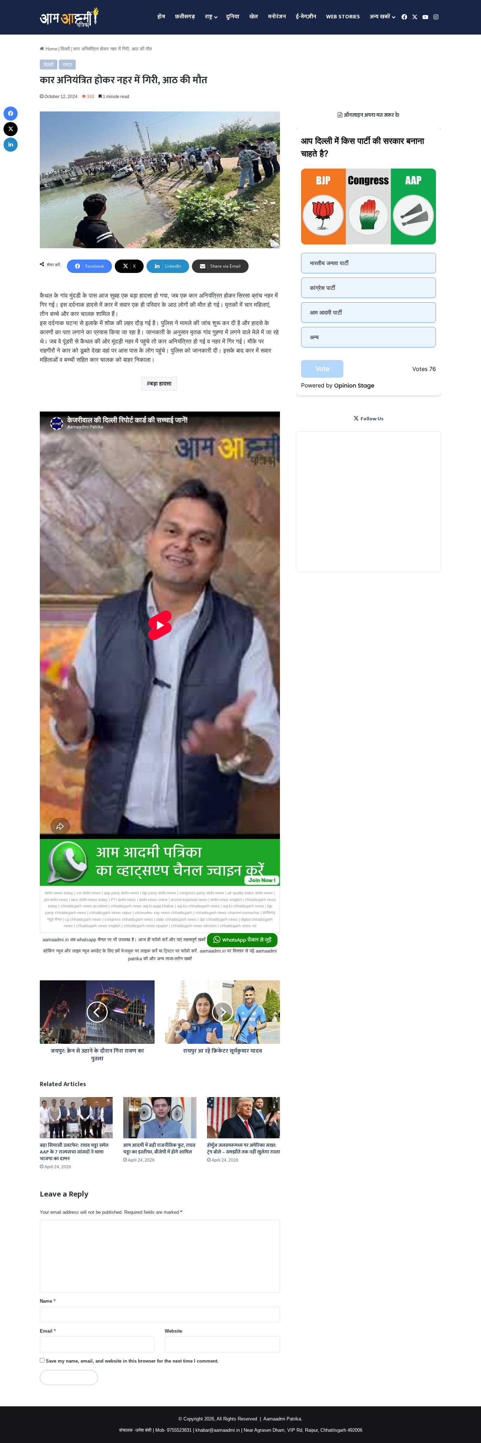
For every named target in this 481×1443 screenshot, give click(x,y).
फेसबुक (127, 951)
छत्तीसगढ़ (185, 17)
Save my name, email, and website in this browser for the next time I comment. (132, 1361)
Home (50, 48)
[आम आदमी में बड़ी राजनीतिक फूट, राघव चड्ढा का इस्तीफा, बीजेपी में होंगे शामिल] (159, 1117)
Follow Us (372, 418)
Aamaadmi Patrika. (282, 1418)
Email (48, 1331)
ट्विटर (169, 951)
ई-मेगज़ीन (306, 17)
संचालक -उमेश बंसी (135, 1430)
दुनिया (232, 17)
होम (161, 17)
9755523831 (179, 1430)
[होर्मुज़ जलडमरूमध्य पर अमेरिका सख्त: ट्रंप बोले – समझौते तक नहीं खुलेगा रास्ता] (243, 1117)
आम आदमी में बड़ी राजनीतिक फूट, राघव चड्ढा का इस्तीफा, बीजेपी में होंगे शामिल (159, 1148)
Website (173, 1331)
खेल (253, 17)
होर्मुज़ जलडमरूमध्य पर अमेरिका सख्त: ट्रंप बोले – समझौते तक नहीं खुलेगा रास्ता (243, 1148)
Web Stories (343, 17)
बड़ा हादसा (160, 383)
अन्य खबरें (380, 17)
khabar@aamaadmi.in (217, 1430)
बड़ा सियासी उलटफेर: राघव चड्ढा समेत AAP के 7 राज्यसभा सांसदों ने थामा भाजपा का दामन (74, 1152)
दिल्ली (65, 48)
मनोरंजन (277, 17)
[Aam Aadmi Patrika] (69, 17)
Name (47, 1301)
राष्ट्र (208, 17)
